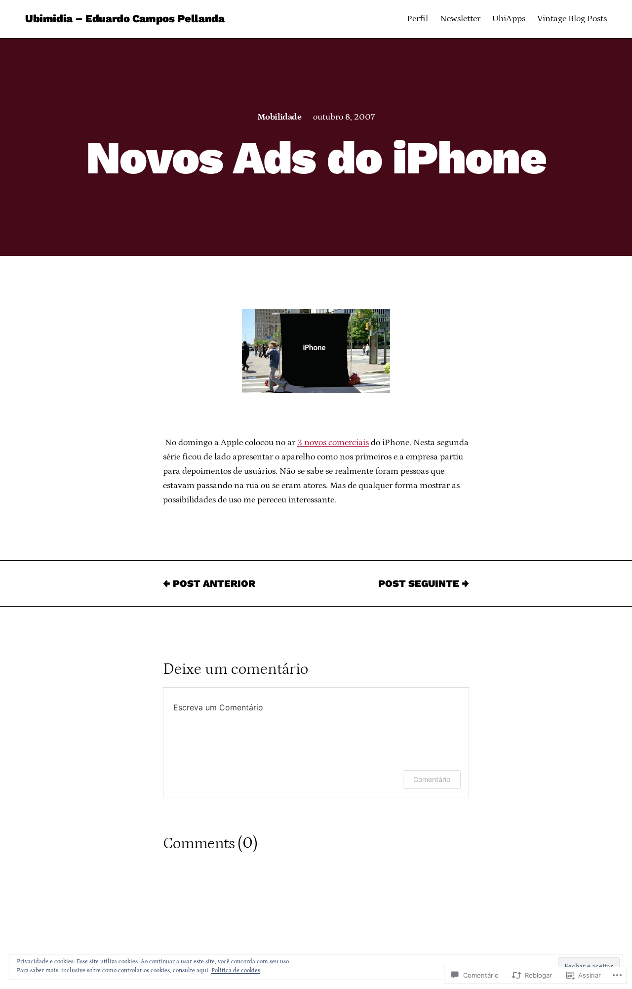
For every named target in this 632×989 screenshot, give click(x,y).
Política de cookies (235, 970)
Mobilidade (279, 117)
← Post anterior (209, 583)
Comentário (431, 779)
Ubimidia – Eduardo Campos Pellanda (124, 18)
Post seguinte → (423, 583)
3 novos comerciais (333, 443)
